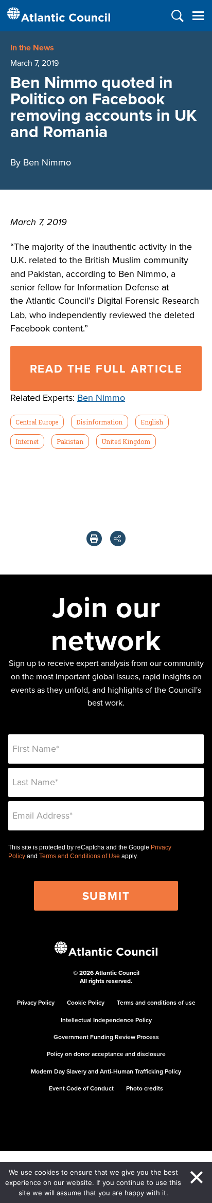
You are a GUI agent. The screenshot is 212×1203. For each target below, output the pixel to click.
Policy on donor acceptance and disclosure (106, 1053)
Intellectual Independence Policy (106, 1019)
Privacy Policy (36, 1002)
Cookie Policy (85, 1002)
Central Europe (36, 422)
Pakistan (70, 441)
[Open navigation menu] (198, 15)
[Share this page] (118, 538)
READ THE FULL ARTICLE (106, 368)
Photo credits (144, 1088)
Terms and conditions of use (156, 1002)
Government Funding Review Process (106, 1036)
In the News (32, 47)
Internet (27, 441)
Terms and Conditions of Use (79, 856)
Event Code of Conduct (81, 1088)
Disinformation (99, 422)
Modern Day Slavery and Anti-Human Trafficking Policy (106, 1071)
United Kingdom (125, 441)
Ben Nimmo (101, 397)
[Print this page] (94, 538)
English (151, 422)
